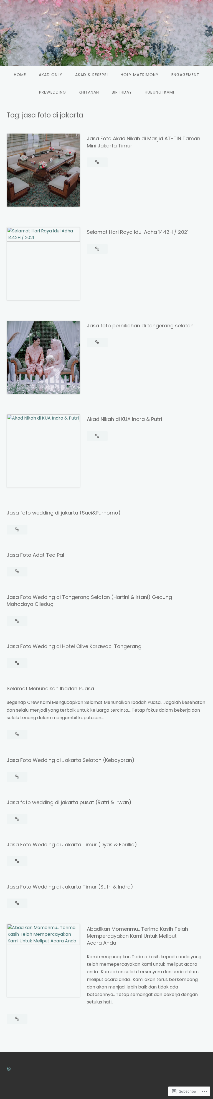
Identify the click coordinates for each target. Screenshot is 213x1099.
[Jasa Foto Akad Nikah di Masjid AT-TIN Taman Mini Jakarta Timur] (97, 162)
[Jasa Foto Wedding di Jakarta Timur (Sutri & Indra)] (17, 903)
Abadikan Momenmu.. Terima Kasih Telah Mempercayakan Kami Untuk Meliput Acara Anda (137, 935)
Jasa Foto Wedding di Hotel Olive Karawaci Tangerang (74, 646)
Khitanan (89, 92)
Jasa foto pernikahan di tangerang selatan (140, 325)
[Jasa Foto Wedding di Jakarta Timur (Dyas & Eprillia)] (17, 861)
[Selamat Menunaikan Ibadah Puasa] (17, 734)
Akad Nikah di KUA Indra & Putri (124, 419)
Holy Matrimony (140, 74)
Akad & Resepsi (91, 74)
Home (20, 74)
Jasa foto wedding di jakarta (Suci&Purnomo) (64, 512)
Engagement (185, 74)
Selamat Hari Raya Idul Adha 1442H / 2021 (138, 232)
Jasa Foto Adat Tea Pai (35, 554)
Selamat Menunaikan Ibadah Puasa (50, 688)
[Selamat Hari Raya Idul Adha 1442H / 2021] (97, 249)
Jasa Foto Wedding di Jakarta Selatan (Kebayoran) (71, 760)
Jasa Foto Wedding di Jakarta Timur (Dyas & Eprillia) (72, 844)
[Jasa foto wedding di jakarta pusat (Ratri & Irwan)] (17, 819)
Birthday (122, 92)
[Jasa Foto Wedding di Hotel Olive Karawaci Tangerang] (17, 663)
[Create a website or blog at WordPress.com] (9, 1069)
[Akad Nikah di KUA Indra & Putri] (97, 436)
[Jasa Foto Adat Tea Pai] (17, 571)
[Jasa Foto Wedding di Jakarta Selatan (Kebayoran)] (17, 777)
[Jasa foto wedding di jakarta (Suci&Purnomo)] (17, 529)
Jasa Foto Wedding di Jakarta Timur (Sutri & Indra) (70, 886)
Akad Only (50, 74)
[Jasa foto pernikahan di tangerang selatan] (97, 342)
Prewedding (52, 92)
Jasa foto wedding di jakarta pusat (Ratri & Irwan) (69, 802)
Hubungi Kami (159, 92)
